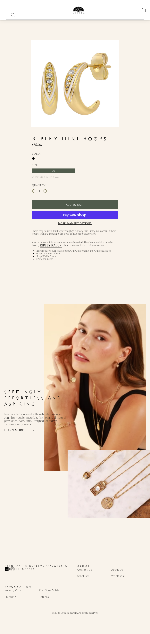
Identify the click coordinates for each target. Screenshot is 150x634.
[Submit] (12, 15)
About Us (117, 569)
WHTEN (33, 158)
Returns (44, 597)
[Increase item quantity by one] (45, 191)
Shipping (10, 597)
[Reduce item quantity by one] (33, 191)
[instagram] (13, 569)
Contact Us (84, 569)
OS (53, 170)
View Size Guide (43, 177)
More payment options (75, 223)
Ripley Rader (51, 245)
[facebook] (8, 569)
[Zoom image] (75, 83)
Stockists (83, 576)
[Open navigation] (15, 5)
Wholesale (118, 576)
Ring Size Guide (49, 590)
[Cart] (143, 9)
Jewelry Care (13, 590)
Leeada (65, 612)
